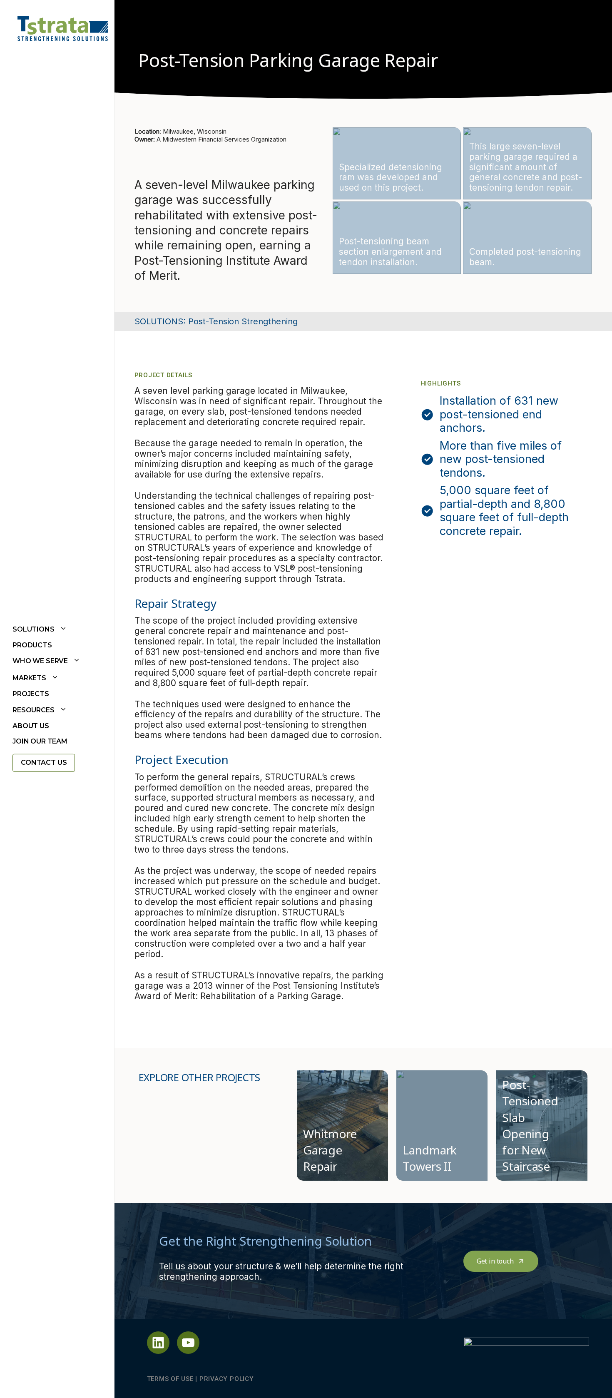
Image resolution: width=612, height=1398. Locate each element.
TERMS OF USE (170, 1379)
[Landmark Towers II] (442, 1125)
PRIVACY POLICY (226, 1379)
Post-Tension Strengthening (243, 321)
